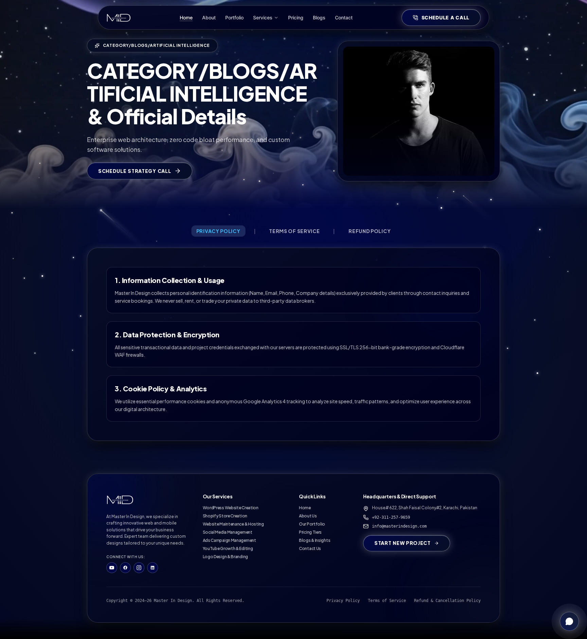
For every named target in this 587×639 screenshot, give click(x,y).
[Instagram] (139, 567)
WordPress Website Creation (231, 507)
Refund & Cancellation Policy (447, 600)
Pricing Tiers (310, 532)
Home (305, 507)
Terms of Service (387, 600)
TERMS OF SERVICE (294, 231)
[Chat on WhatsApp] (569, 621)
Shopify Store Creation (225, 515)
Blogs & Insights (314, 540)
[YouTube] (111, 567)
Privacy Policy (343, 600)
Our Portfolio (312, 524)
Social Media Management (227, 532)
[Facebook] (125, 567)
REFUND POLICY (370, 231)
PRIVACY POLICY (218, 231)
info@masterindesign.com (399, 526)
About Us (308, 515)
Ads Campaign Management (229, 540)
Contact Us (310, 548)
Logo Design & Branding (225, 556)
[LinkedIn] (152, 567)
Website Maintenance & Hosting (233, 524)
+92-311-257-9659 (391, 517)
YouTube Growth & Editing (228, 548)
